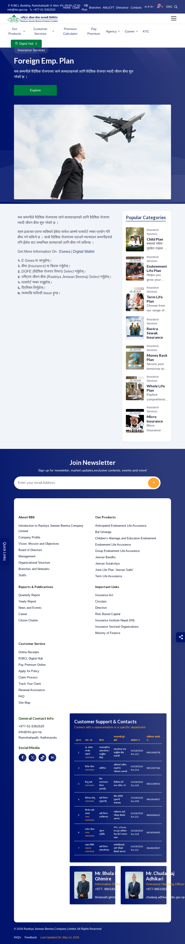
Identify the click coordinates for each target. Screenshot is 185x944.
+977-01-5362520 (44, 9)
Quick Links (5, 551)
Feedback (31, 937)
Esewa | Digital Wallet (76, 251)
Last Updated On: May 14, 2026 (59, 937)
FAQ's (17, 937)
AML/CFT (108, 7)
